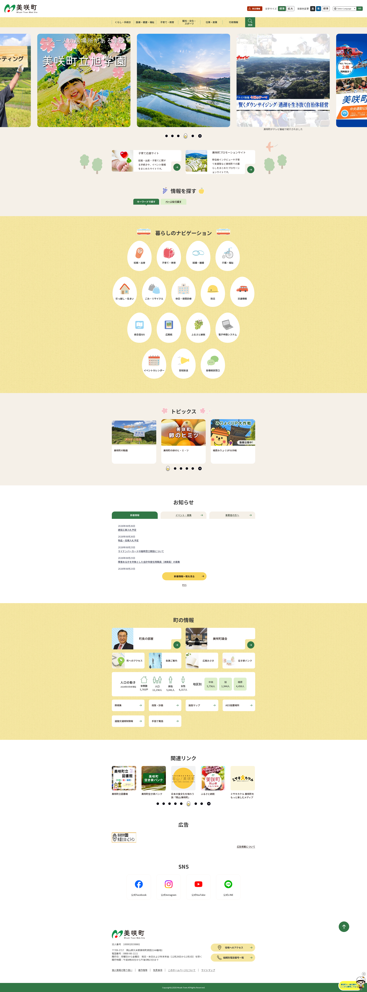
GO (359, 8)
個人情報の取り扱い (122, 970)
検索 (250, 25)
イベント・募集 (183, 515)
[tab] (166, 136)
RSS (184, 585)
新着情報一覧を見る (184, 576)
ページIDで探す (173, 201)
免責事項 (157, 970)
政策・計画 (157, 705)
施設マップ (194, 705)
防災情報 (256, 8)
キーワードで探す (146, 201)
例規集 (118, 705)
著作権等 (142, 970)
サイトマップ (208, 970)
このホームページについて (182, 970)
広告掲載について (246, 846)
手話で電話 (157, 721)
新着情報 (134, 515)
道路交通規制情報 (124, 721)
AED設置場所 (232, 705)
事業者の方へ (232, 515)
